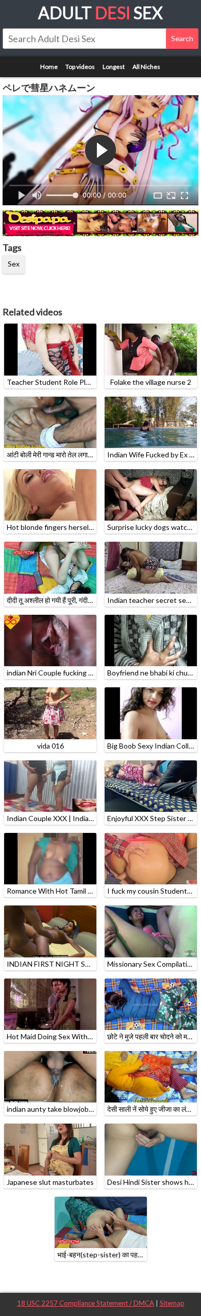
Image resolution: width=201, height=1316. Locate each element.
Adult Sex (100, 13)
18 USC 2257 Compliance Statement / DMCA (85, 1303)
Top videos (80, 66)
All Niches (146, 66)
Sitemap (172, 1303)
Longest (114, 66)
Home (49, 66)
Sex (14, 263)
